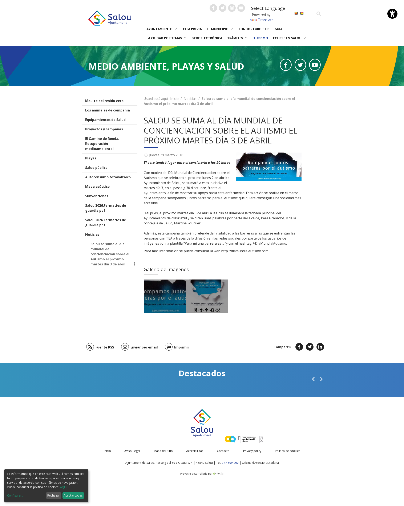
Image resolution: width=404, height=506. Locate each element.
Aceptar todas (73, 495)
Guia (278, 29)
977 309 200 (230, 463)
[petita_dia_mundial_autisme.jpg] (165, 296)
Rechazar (53, 495)
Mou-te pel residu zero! (105, 100)
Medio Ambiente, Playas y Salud (166, 66)
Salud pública (96, 167)
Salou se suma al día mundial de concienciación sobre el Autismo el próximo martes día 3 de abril (109, 254)
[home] (109, 18)
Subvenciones (96, 196)
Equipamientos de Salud (105, 119)
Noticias (92, 234)
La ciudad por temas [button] (164, 38)
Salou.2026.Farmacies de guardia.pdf (105, 208)
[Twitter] (310, 347)
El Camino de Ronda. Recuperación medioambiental (102, 143)
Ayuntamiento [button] (159, 29)
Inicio (174, 98)
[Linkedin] (320, 347)
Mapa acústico (97, 186)
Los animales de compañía (107, 110)
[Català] (296, 13)
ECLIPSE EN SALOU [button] (287, 38)
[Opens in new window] (285, 65)
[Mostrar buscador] (318, 13)
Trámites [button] (235, 38)
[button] (313, 379)
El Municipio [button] (218, 29)
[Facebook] (299, 347)
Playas (90, 158)
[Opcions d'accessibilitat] (392, 13)
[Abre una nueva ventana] (213, 8)
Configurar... (15, 495)
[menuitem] (296, 13)
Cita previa (192, 29)
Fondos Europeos (254, 29)
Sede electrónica (207, 38)
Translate (265, 19)
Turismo (260, 38)
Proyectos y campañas (104, 129)
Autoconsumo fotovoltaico (108, 177)
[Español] (301, 13)
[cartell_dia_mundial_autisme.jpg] (207, 296)
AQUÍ (63, 487)
